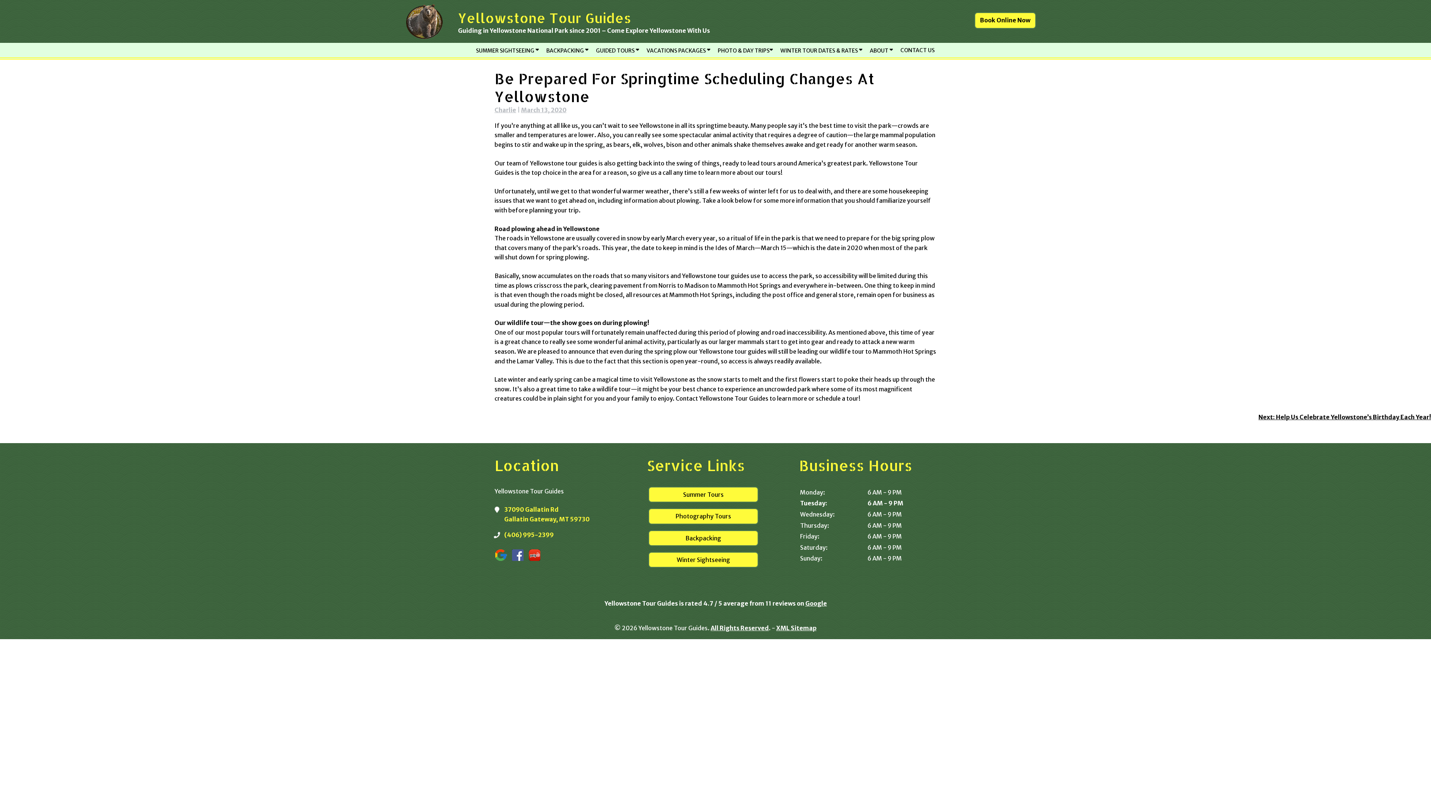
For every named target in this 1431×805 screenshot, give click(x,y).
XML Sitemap (796, 628)
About (880, 50)
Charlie (505, 110)
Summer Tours (703, 494)
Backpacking (703, 538)
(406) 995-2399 (529, 535)
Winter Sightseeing (703, 560)
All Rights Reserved (740, 628)
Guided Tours (616, 50)
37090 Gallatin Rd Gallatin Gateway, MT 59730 (547, 514)
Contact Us (917, 50)
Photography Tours (703, 516)
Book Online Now (1005, 20)
